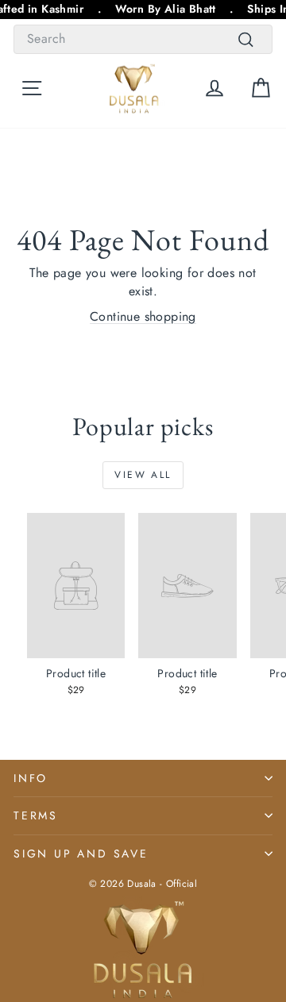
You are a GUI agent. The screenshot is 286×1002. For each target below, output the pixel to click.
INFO (31, 778)
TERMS (36, 815)
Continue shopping (143, 316)
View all (142, 475)
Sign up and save (81, 853)
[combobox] (143, 39)
